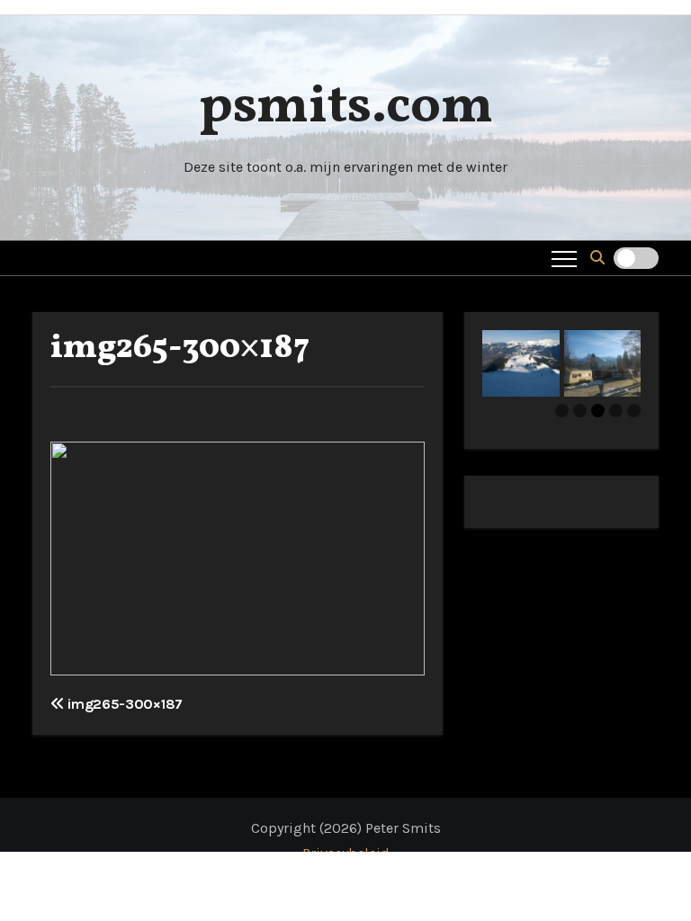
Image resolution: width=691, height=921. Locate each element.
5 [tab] (634, 410)
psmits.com (346, 107)
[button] (597, 258)
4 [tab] (616, 410)
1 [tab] (562, 410)
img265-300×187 (180, 348)
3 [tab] (598, 410)
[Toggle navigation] (564, 258)
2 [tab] (580, 410)
